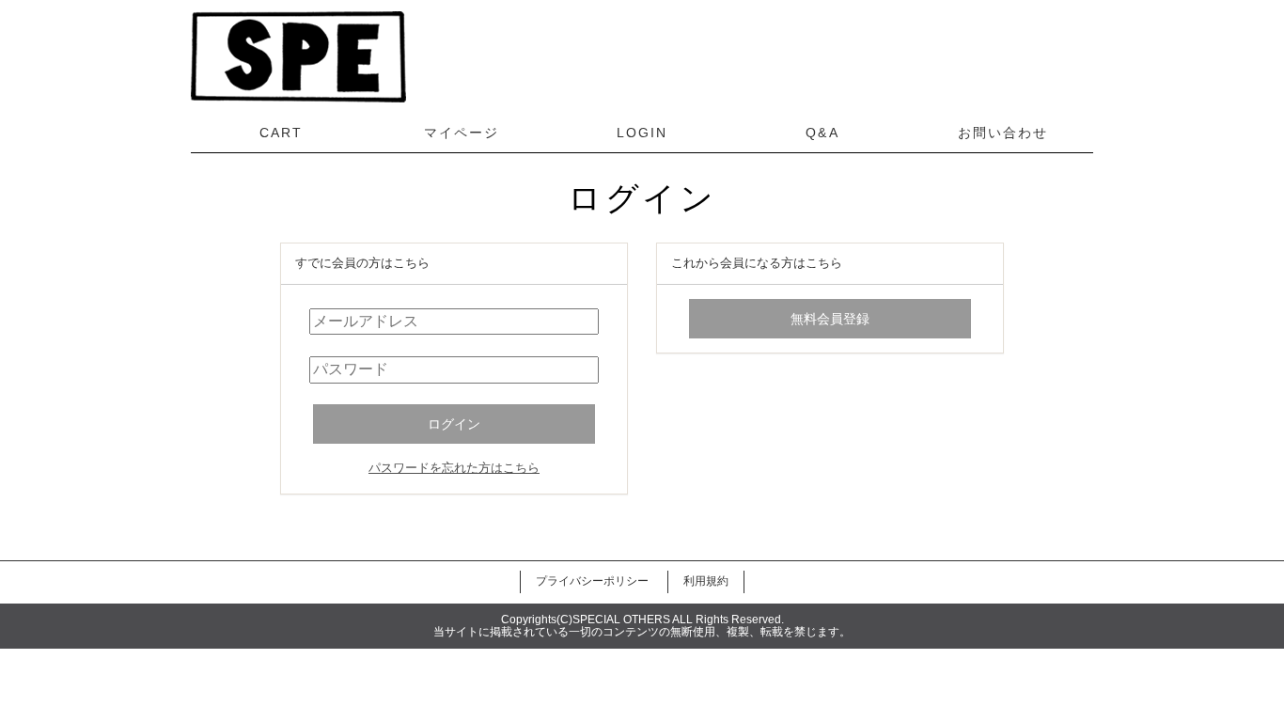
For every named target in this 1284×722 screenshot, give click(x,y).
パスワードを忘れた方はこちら (454, 468)
